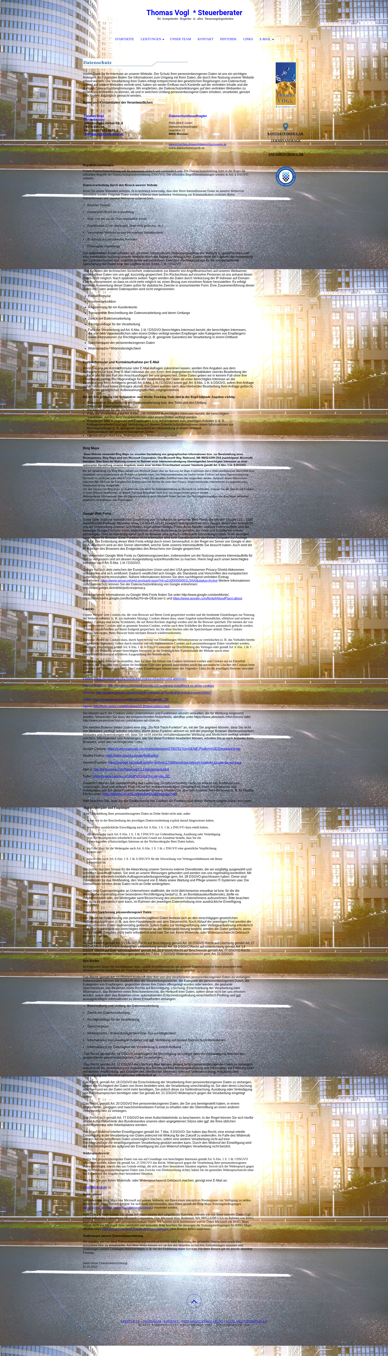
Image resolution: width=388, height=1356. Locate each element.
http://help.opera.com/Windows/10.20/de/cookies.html (131, 706)
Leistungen (151, 39)
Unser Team (180, 39)
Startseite (124, 39)
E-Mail (265, 39)
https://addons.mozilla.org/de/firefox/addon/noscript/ (139, 794)
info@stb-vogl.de (95, 1187)
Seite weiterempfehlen (246, 1321)
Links (248, 39)
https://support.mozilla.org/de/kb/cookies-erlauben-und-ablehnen (140, 679)
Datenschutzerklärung (202, 1321)
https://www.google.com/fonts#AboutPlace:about (207, 598)
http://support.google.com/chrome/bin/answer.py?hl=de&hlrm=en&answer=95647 (154, 692)
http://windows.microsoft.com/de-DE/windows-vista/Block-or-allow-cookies (161, 685)
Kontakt (206, 39)
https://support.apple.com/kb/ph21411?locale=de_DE (131, 699)
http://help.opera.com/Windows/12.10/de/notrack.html (131, 769)
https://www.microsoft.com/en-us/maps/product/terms (118, 1207)
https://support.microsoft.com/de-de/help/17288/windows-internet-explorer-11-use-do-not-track (174, 762)
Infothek (228, 39)
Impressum (152, 1321)
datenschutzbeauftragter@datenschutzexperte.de (197, 144)
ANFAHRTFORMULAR (286, 154)
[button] (194, 1301)
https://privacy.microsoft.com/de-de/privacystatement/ (135, 1229)
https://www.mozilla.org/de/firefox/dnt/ (131, 755)
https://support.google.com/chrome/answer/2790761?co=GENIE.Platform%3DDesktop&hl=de (173, 748)
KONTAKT (171, 1321)
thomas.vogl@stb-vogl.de (104, 134)
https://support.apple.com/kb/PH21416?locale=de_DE (131, 776)
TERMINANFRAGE (286, 140)
